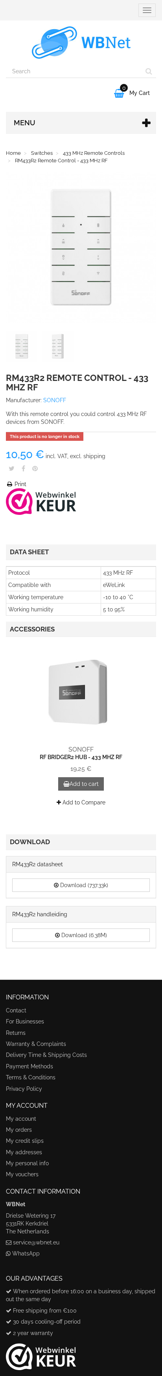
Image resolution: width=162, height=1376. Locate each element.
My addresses (24, 1152)
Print (19, 484)
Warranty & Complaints (36, 1044)
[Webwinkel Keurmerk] (41, 501)
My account (21, 1119)
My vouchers (22, 1174)
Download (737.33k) (83, 885)
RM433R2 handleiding (39, 914)
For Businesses (25, 1021)
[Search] (149, 71)
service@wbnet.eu (36, 1242)
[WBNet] (81, 42)
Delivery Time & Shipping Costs (46, 1055)
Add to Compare (83, 802)
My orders (19, 1130)
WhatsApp (26, 1253)
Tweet (11, 468)
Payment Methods (29, 1066)
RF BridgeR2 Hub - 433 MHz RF (81, 757)
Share (23, 468)
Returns (16, 1033)
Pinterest (34, 468)
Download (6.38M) (83, 935)
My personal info (27, 1163)
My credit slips (25, 1141)
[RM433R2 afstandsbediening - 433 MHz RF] (23, 348)
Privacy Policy (24, 1089)
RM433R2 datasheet (37, 864)
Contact (16, 1010)
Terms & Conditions (30, 1077)
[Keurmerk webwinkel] (41, 1353)
